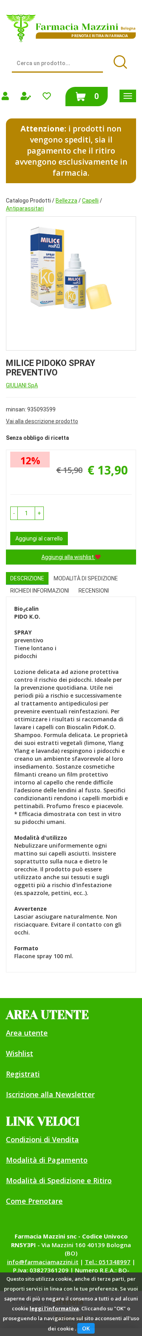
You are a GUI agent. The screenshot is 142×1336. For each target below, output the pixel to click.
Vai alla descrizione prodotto (42, 421)
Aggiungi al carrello (39, 538)
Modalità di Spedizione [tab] (86, 578)
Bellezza (66, 200)
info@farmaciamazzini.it (42, 1262)
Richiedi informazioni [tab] (39, 590)
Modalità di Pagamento (47, 1160)
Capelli (90, 200)
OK (86, 1328)
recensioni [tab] (93, 590)
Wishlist (19, 1053)
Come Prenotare (34, 1201)
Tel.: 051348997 (108, 1262)
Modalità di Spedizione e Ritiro (59, 1180)
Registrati (23, 1074)
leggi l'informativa (54, 1308)
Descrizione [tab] (27, 578)
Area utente (27, 1033)
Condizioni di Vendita (42, 1139)
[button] (14, 513)
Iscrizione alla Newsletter (50, 1094)
